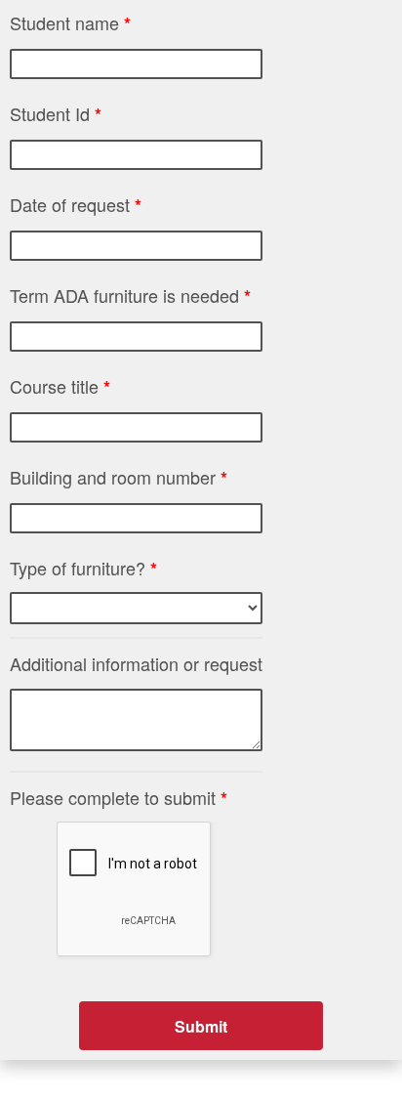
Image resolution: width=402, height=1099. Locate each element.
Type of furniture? (83, 568)
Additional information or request (136, 663)
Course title (60, 386)
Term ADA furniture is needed (130, 295)
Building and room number (118, 477)
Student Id (55, 114)
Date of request (75, 204)
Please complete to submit (118, 797)
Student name (70, 23)
